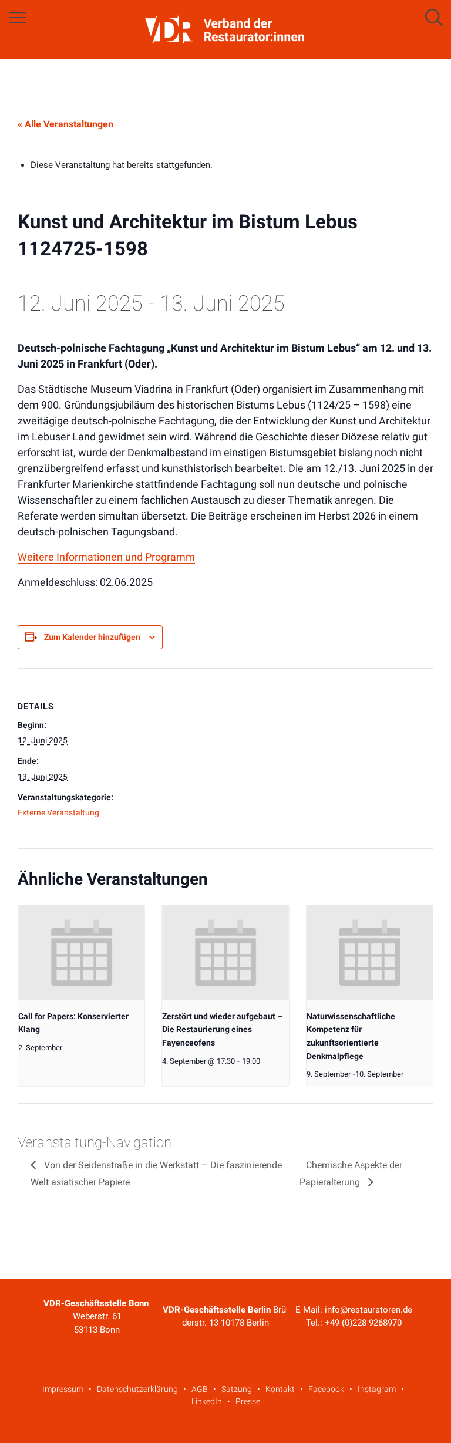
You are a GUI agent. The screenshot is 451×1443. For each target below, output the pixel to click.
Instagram (377, 1389)
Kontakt (280, 1389)
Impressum (62, 1389)
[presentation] (81, 952)
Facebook (326, 1389)
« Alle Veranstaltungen (65, 124)
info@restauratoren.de (368, 1309)
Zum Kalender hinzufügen (92, 637)
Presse (247, 1401)
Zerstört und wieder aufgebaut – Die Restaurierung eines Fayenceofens (222, 1029)
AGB (199, 1389)
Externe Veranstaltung (58, 812)
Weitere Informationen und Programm (106, 557)
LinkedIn (206, 1401)
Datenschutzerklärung (137, 1389)
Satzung (236, 1389)
